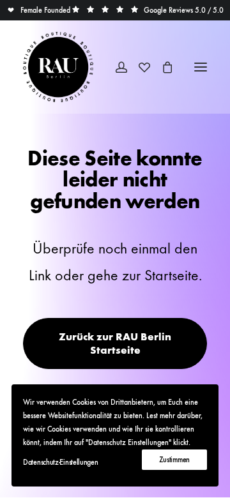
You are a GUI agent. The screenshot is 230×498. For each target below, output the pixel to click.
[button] (38, 10)
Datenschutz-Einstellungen (60, 462)
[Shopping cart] (161, 67)
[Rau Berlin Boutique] (58, 67)
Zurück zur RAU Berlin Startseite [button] (116, 343)
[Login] (115, 67)
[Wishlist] (138, 67)
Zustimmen (174, 459)
